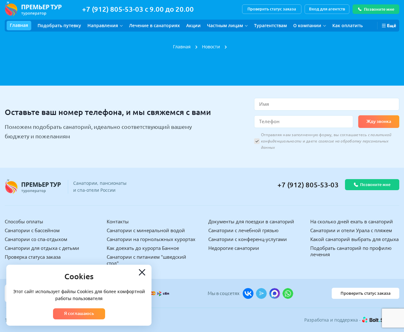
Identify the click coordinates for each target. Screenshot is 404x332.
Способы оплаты (24, 221)
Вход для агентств (327, 9)
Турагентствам (270, 25)
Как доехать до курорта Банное (143, 248)
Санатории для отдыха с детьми (42, 248)
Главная (19, 25)
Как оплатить (347, 25)
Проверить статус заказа (271, 9)
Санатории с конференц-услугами (247, 239)
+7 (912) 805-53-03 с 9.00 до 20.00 (138, 9)
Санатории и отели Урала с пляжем (351, 230)
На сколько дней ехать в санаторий (351, 221)
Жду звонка (378, 121)
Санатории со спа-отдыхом (36, 239)
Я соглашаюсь (79, 313)
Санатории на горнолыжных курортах (151, 239)
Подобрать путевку (59, 25)
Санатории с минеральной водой (146, 230)
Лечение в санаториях (154, 25)
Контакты (118, 221)
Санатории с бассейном (32, 230)
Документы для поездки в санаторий (251, 221)
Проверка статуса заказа (33, 257)
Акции (193, 25)
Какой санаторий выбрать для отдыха (354, 239)
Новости (211, 47)
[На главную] (33, 9)
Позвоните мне (379, 9)
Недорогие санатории (233, 248)
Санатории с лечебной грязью (243, 230)
